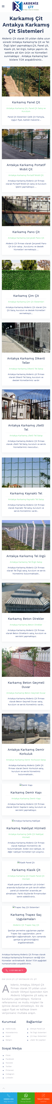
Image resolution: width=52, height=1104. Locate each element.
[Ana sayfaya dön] (26, 6)
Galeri (8, 1036)
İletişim (9, 1040)
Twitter (9, 1066)
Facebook (10, 1059)
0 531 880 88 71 (16, 970)
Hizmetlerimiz (12, 1032)
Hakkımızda (11, 1029)
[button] (3, 6)
